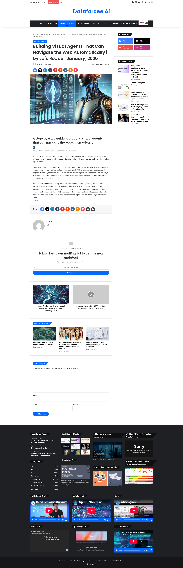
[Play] (32, 520)
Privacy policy (63, 561)
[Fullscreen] (66, 520)
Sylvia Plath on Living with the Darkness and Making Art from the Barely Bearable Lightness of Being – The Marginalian (99, 2)
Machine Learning (67, 24)
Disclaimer (99, 561)
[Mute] (63, 520)
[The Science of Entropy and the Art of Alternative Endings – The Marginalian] (85, 452)
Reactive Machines (129, 24)
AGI (99, 24)
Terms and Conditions (117, 561)
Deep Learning (83, 24)
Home (40, 24)
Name (35, 395)
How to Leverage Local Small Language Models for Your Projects (140, 107)
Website (75, 404)
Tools (78, 561)
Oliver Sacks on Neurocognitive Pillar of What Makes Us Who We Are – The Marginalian (140, 118)
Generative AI (51, 24)
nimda (38, 64)
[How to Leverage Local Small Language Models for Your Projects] (123, 107)
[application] (49, 511)
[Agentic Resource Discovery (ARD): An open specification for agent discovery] (123, 95)
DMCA (106, 561)
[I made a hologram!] (123, 86)
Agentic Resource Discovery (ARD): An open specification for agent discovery (139, 95)
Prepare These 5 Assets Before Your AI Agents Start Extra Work (96, 344)
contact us (91, 561)
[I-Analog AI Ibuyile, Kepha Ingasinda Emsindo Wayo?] (44, 333)
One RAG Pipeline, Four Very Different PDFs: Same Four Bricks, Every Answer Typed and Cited (70, 345)
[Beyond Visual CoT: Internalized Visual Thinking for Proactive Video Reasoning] (65, 446)
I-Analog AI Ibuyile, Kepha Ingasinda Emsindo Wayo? (43, 343)
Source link (37, 200)
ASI (104, 24)
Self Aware (113, 24)
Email (35, 404)
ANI (93, 24)
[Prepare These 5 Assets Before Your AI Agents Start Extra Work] (97, 333)
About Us (72, 561)
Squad (84, 561)
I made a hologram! (138, 83)
